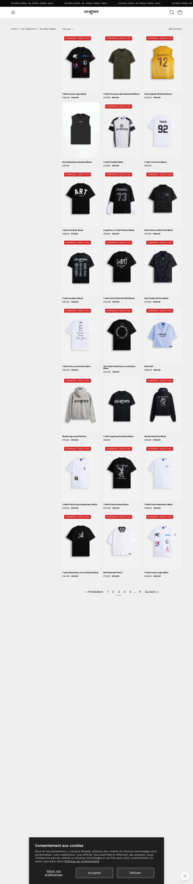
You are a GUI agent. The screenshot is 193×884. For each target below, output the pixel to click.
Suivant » (151, 592)
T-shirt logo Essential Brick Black (118, 436)
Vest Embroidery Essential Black (77, 162)
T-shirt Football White (113, 162)
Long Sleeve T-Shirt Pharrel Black (118, 230)
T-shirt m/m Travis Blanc (155, 162)
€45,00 (65, 166)
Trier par (66, 29)
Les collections (28, 29)
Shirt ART (148, 366)
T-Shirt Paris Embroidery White (158, 504)
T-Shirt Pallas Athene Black (116, 504)
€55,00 (106, 440)
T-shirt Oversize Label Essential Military (121, 94)
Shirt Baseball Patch (112, 573)
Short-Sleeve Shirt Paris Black (158, 230)
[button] (171, 12)
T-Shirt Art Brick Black (72, 230)
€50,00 (148, 166)
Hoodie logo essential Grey (74, 436)
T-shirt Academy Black (72, 298)
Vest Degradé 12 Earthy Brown (158, 94)
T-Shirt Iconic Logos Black (74, 94)
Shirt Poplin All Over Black (156, 298)
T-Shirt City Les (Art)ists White (76, 366)
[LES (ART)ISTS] (96, 12)
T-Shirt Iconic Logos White (156, 573)
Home (14, 29)
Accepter (94, 873)
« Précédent (94, 592)
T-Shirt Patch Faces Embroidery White (79, 504)
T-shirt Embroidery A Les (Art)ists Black (80, 573)
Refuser (135, 873)
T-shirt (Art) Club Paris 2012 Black (119, 298)
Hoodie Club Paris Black (155, 436)
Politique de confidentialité (81, 861)
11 (140, 592)
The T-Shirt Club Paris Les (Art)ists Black (119, 367)
